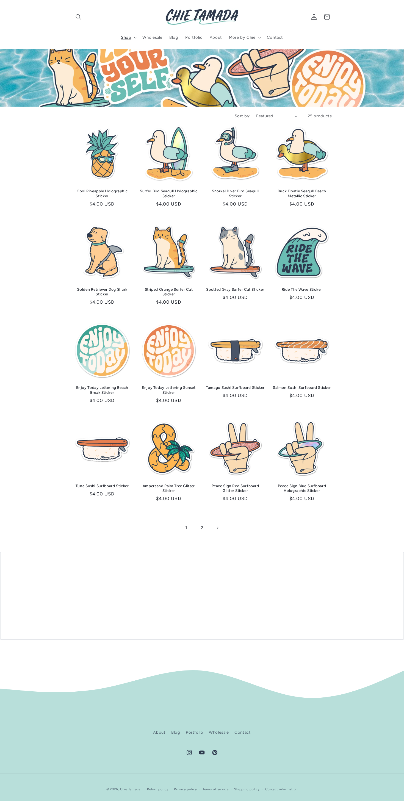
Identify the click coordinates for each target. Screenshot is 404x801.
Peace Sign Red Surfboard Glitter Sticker (235, 488)
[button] (78, 17)
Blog (175, 732)
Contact (242, 732)
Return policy (157, 789)
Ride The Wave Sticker (302, 289)
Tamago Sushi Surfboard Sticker (235, 387)
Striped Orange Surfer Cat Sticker (169, 291)
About (159, 732)
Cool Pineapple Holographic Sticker (102, 193)
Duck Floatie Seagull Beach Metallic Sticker (302, 193)
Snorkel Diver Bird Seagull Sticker (235, 193)
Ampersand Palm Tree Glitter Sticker (169, 488)
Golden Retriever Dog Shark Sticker (102, 291)
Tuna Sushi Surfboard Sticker (102, 486)
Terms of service (216, 789)
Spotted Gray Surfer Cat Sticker (235, 289)
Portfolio (194, 732)
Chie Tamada (130, 789)
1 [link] (186, 527)
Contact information (281, 789)
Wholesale (219, 732)
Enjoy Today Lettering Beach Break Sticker (102, 390)
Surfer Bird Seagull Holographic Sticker (169, 193)
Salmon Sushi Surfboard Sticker (302, 387)
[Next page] (217, 528)
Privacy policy (185, 789)
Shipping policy (246, 789)
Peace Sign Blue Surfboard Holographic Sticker (302, 488)
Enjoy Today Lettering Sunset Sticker (169, 390)
